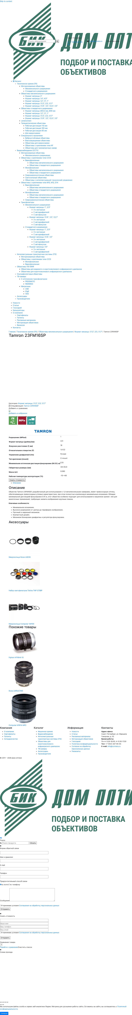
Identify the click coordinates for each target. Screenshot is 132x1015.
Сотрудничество (11, 739)
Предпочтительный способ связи (13, 881)
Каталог (17, 81)
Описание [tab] (17, 483)
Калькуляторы (18, 310)
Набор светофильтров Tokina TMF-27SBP (25, 590)
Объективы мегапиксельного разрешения (56, 332)
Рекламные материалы (26, 320)
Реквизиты (76, 751)
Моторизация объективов (27, 323)
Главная (12, 332)
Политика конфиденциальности (85, 744)
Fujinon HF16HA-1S (16, 657)
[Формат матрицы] (31, 420)
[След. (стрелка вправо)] (3, 1004)
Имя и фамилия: (6, 857)
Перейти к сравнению (9, 947)
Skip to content (6, 1)
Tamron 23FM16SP (31, 406)
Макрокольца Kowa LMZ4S (20, 557)
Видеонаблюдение (45, 734)
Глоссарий (17, 308)
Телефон (3, 873)
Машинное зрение (45, 731)
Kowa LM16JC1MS (16, 691)
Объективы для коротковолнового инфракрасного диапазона (49, 743)
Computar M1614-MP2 (17, 725)
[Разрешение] (22, 420)
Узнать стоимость (17, 480)
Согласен (4, 1013)
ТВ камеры (42, 749)
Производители (44, 754)
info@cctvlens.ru (95, 41)
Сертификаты (22, 315)
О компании (18, 313)
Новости (16, 303)
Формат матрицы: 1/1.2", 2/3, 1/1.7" (88, 332)
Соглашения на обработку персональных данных (39, 905)
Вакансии (21, 325)
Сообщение (4, 901)
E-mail (2, 865)
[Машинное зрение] (13, 420)
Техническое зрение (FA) (27, 332)
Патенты (20, 318)
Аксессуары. (43, 751)
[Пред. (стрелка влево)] (1, 1004)
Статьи (16, 305)
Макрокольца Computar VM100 (21, 624)
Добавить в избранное (18, 413)
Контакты (17, 327)
